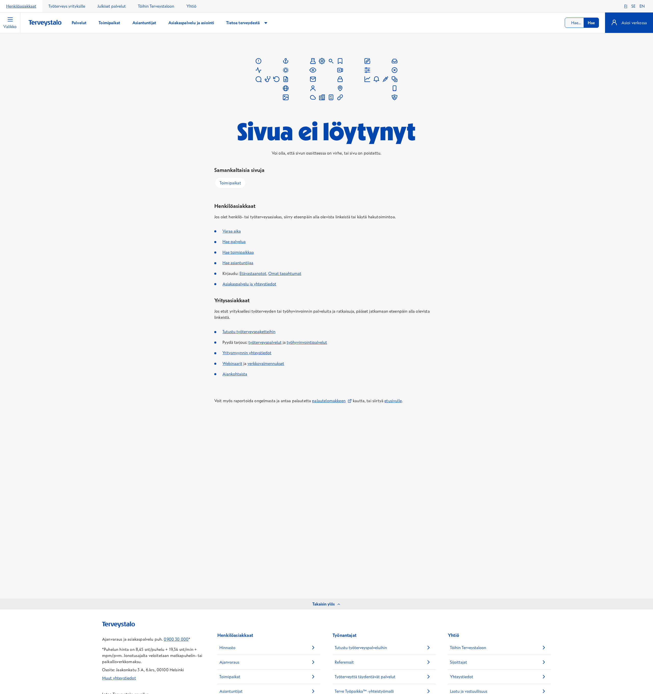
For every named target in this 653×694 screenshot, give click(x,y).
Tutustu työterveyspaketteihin (248, 331)
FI (625, 6)
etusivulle (393, 400)
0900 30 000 (176, 639)
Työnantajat (344, 635)
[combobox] (582, 23)
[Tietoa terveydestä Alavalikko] (266, 23)
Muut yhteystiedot (119, 677)
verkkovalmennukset (265, 363)
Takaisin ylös (323, 604)
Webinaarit (232, 363)
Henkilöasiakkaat (21, 6)
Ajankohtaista (234, 373)
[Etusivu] (45, 23)
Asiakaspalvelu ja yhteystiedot (249, 283)
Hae (591, 22)
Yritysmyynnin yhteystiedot (246, 352)
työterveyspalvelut (265, 342)
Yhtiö (191, 6)
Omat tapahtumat (284, 273)
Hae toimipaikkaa (238, 252)
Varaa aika (231, 231)
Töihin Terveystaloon (156, 6)
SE (633, 6)
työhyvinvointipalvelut (307, 342)
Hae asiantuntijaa (237, 262)
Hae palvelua (234, 241)
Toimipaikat (230, 182)
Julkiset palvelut (111, 6)
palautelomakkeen (332, 400)
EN (642, 6)
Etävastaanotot (253, 273)
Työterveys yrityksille (66, 6)
